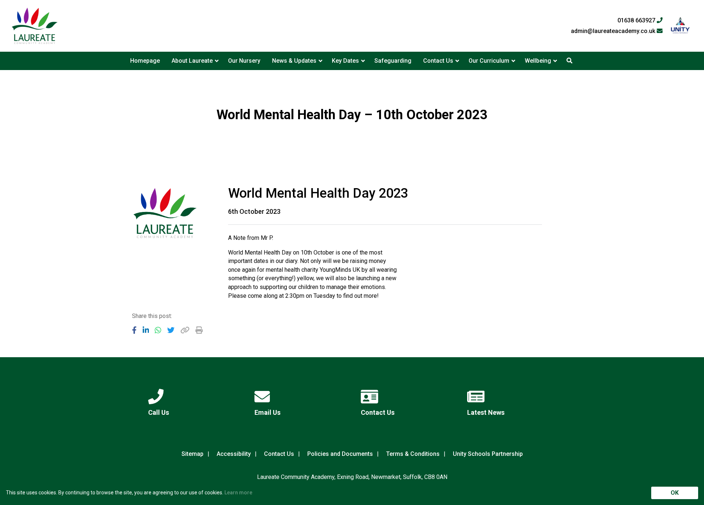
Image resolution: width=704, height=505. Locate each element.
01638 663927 (637, 20)
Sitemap (192, 453)
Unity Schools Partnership (488, 453)
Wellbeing (538, 60)
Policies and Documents (340, 453)
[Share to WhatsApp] (158, 330)
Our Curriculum (489, 60)
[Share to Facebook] (134, 330)
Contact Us (438, 60)
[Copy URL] (185, 330)
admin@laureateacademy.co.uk (614, 31)
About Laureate (192, 60)
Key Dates (345, 60)
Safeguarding (392, 60)
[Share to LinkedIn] (146, 330)
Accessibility (234, 453)
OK (675, 492)
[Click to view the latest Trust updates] (680, 26)
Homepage (145, 60)
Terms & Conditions (413, 453)
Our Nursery (244, 60)
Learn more (238, 492)
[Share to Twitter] (171, 330)
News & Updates (294, 60)
